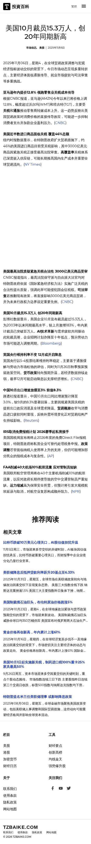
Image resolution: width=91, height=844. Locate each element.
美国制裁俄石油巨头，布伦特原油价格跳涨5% (38, 602)
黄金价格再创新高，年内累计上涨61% (31, 632)
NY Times (32, 164)
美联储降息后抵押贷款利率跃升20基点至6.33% (39, 572)
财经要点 (55, 746)
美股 (41, 47)
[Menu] (84, 7)
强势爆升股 (57, 766)
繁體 (74, 6)
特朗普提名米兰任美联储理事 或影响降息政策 (37, 697)
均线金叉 (55, 759)
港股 (6, 752)
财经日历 (10, 766)
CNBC (60, 123)
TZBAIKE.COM (20, 827)
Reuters (31, 421)
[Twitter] (69, 788)
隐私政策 (10, 802)
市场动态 (31, 47)
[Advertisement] (45, 218)
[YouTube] (61, 788)
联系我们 (10, 789)
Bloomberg (51, 343)
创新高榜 (55, 752)
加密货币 (10, 759)
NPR (76, 491)
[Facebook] (53, 788)
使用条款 (10, 796)
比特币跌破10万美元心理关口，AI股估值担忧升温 (40, 542)
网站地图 (10, 809)
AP (50, 456)
